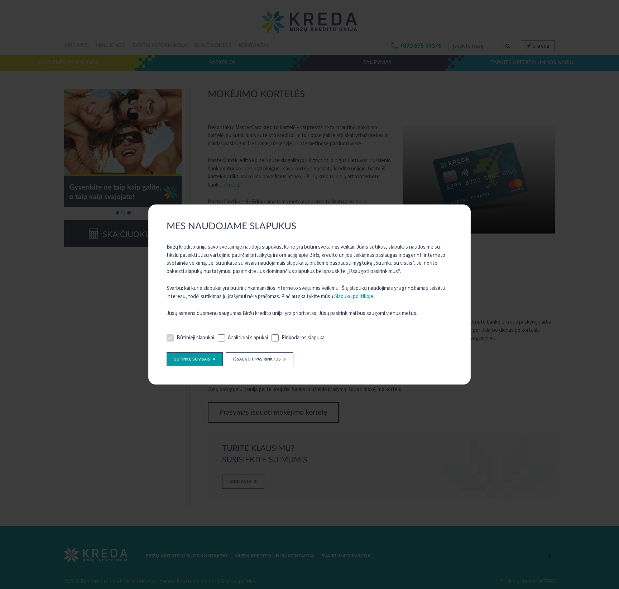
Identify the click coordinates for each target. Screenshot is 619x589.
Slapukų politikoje (353, 296)
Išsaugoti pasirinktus (257, 359)
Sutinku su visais (192, 359)
